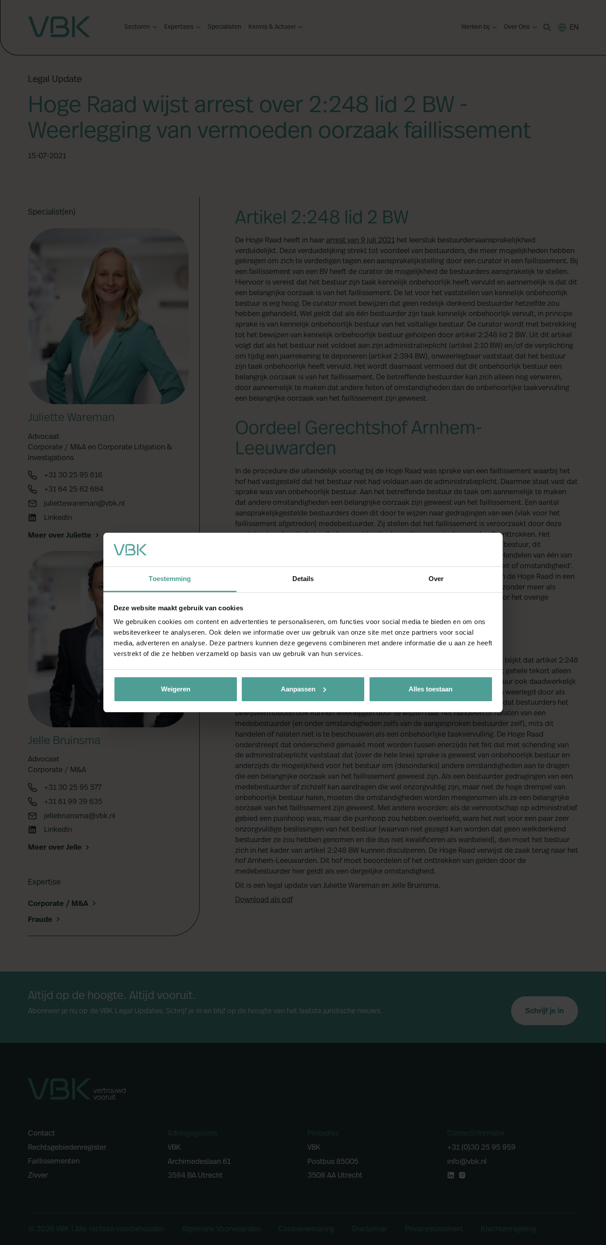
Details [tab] (303, 578)
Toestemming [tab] (170, 578)
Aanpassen (298, 689)
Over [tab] (436, 578)
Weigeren (175, 689)
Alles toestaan (431, 689)
